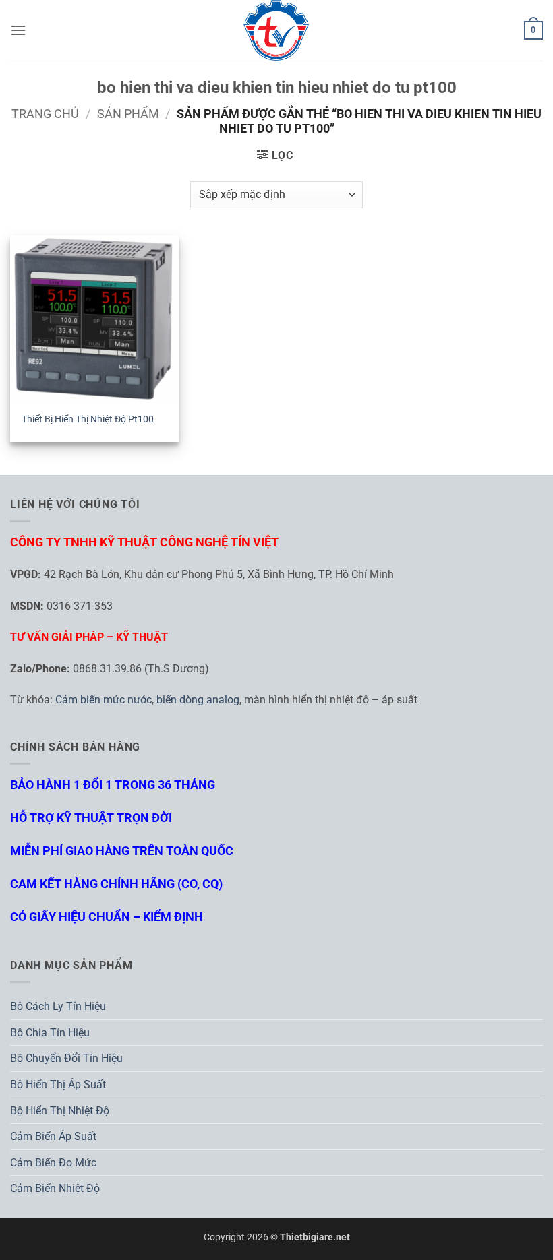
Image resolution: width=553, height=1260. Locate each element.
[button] (18, 29)
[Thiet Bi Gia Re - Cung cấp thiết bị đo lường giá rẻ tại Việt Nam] (276, 30)
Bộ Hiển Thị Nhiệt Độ (59, 1110)
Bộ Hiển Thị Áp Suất (58, 1084)
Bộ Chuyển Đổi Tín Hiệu (66, 1058)
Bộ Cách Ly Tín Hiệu (58, 1006)
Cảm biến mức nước (103, 699)
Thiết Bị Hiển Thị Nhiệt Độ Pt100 (88, 419)
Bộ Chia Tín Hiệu (50, 1032)
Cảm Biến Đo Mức (53, 1162)
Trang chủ (45, 113)
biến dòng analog (197, 699)
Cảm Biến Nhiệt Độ (55, 1188)
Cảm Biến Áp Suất (53, 1136)
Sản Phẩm (128, 113)
